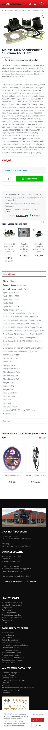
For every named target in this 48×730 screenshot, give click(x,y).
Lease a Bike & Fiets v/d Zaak (13, 680)
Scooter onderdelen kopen (12, 660)
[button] (43, 18)
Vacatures (6, 692)
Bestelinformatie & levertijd (12, 602)
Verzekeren (6, 685)
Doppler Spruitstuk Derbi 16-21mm (24, 248)
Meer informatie (18, 725)
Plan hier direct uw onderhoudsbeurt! (16, 576)
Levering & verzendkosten (12, 605)
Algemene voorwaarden (11, 615)
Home (3, 10)
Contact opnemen (9, 612)
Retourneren (7, 610)
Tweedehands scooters (11, 655)
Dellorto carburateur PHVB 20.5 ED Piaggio (35, 475)
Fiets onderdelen (8, 662)
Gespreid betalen (9, 677)
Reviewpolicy (7, 620)
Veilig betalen (7, 607)
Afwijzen (38, 725)
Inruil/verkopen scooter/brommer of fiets (18, 687)
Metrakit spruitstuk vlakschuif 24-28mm (38, 248)
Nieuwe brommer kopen (11, 652)
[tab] (24, 274)
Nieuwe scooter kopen (10, 650)
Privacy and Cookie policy (12, 617)
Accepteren (38, 719)
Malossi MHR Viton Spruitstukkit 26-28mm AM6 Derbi (9, 249)
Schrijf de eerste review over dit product (21, 60)
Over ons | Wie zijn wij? (11, 673)
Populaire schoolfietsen (11, 642)
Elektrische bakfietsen (10, 640)
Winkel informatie (9, 675)
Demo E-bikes (7, 637)
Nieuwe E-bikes (8, 632)
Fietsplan (5, 682)
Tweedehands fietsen (10, 647)
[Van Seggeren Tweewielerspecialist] (11, 4)
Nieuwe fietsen (8, 635)
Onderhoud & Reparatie (11, 690)
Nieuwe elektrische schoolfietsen (15, 645)
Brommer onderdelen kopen (13, 657)
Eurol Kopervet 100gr (12, 475)
